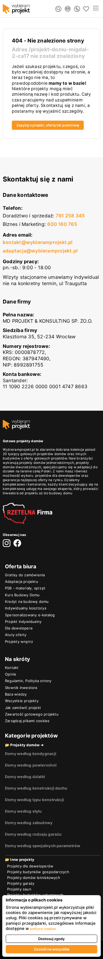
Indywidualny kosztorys (25, 608)
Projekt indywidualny (23, 621)
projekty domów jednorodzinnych (46, 463)
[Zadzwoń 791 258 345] (77, 9)
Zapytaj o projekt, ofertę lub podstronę (47, 125)
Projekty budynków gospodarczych (38, 872)
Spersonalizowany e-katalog (30, 615)
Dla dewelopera (18, 628)
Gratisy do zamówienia (25, 575)
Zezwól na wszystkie (51, 949)
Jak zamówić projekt (23, 707)
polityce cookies (43, 929)
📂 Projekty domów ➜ (24, 745)
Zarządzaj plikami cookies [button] (27, 721)
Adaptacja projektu (21, 581)
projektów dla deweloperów (57, 475)
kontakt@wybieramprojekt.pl (38, 242)
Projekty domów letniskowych (33, 877)
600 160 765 (62, 224)
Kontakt (12, 667)
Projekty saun (19, 889)
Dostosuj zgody (51, 939)
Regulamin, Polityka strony (28, 681)
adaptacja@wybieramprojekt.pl (40, 251)
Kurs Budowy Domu (22, 595)
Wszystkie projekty (21, 701)
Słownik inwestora (21, 687)
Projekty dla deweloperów (30, 866)
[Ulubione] (86, 9)
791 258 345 (70, 216)
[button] (95, 8)
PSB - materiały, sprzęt (25, 588)
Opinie (10, 674)
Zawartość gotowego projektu (32, 714)
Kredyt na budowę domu (27, 601)
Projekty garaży (20, 883)
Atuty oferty (16, 634)
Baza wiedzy (16, 694)
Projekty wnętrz (19, 641)
